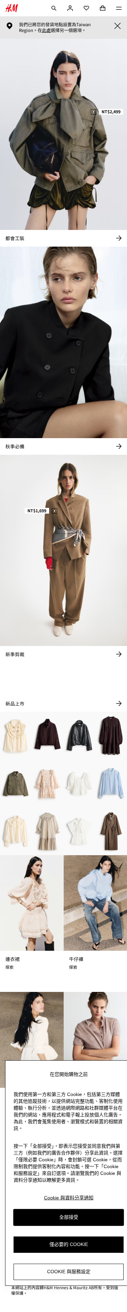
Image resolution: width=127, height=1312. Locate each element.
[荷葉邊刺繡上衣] (16, 736)
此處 (46, 30)
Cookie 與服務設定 (68, 1271)
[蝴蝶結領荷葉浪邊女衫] (80, 832)
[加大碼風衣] (111, 832)
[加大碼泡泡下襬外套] (48, 736)
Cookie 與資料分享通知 (68, 1197)
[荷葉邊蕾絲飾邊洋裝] (48, 784)
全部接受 (68, 1217)
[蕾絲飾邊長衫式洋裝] (111, 736)
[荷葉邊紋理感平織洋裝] (48, 832)
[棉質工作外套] (16, 784)
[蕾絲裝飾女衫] (111, 784)
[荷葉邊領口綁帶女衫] (16, 832)
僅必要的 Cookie (68, 1244)
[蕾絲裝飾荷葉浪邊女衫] (80, 784)
